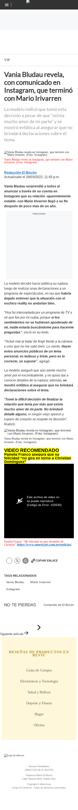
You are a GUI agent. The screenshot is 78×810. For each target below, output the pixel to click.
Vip (7, 60)
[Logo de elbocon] (39, 1)
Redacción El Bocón (20, 172)
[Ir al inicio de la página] (39, 628)
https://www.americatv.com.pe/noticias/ (44, 544)
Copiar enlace (47, 560)
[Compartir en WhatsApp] (25, 561)
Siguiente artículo (11, 634)
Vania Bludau (15, 582)
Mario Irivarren (40, 582)
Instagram (13, 589)
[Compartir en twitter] (17, 561)
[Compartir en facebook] (9, 561)
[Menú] (7, 4)
